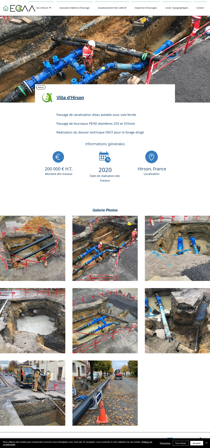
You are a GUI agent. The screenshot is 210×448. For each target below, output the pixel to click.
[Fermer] (206, 443)
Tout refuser (180, 443)
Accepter (197, 443)
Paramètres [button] (165, 443)
